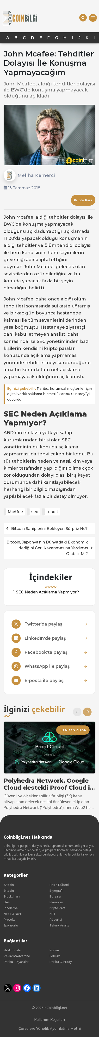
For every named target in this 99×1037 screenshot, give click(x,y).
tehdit (52, 511)
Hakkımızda (12, 950)
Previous (75, 712)
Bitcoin (9, 890)
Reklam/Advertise (17, 956)
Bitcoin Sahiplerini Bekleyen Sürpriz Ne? (49, 528)
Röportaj (56, 919)
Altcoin (9, 885)
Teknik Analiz (59, 925)
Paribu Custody (61, 962)
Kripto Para (83, 200)
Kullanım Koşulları (49, 1019)
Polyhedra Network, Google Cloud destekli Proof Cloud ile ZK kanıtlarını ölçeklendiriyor (49, 784)
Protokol (10, 919)
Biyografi (56, 890)
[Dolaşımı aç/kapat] (93, 18)
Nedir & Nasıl (13, 914)
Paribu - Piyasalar (16, 962)
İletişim (55, 956)
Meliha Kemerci (36, 175)
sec (34, 511)
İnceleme (11, 908)
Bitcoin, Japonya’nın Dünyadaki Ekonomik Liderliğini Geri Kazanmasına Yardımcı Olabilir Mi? (47, 548)
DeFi (7, 902)
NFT (53, 914)
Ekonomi (56, 902)
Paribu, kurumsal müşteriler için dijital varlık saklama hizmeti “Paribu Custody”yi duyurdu (49, 394)
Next (85, 712)
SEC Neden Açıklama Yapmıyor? (47, 592)
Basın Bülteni (59, 885)
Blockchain (12, 896)
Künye (54, 950)
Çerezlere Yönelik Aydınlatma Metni (50, 1028)
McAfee (15, 511)
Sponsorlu (11, 925)
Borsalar (56, 896)
